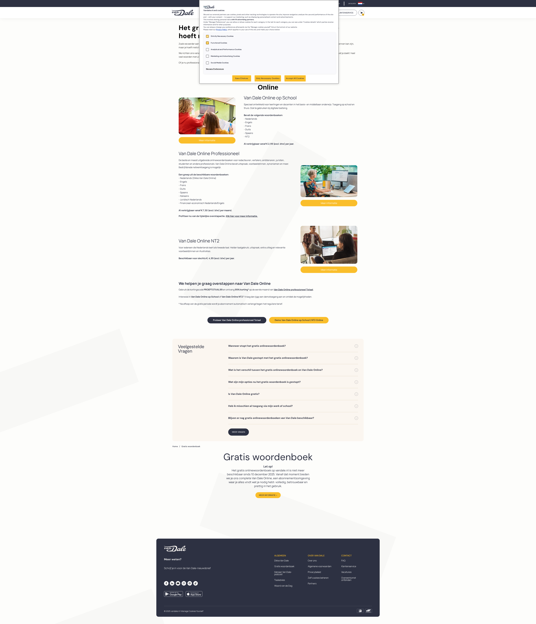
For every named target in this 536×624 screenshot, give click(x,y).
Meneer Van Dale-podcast (283, 573)
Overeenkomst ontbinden (348, 579)
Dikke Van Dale (281, 560)
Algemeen (280, 555)
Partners (312, 583)
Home (176, 446)
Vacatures (346, 572)
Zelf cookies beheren (318, 577)
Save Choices (241, 78)
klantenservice (345, 12)
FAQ (343, 560)
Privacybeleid (314, 572)
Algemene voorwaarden (319, 566)
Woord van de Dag (283, 585)
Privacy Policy (221, 30)
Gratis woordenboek (284, 566)
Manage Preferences (215, 69)
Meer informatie (207, 140)
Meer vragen (238, 432)
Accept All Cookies (295, 78)
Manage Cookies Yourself (192, 611)
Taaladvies (279, 580)
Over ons (312, 560)
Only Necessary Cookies (267, 78)
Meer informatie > (268, 495)
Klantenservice (348, 566)
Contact (346, 555)
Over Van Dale (316, 555)
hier (257, 296)
